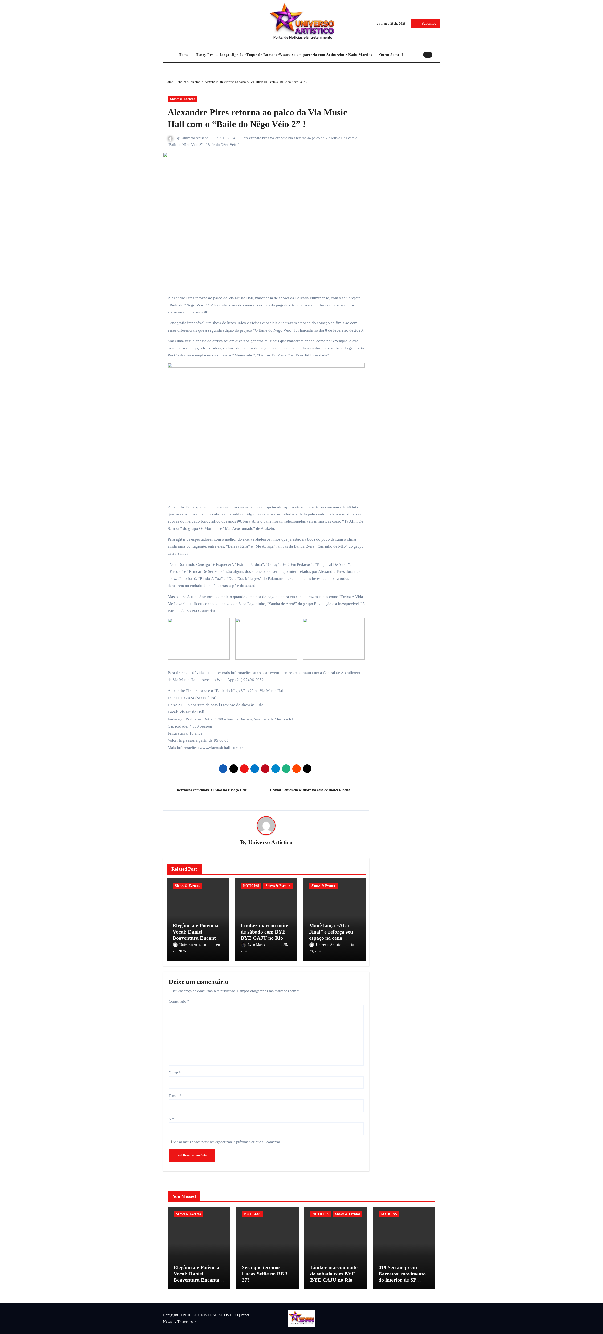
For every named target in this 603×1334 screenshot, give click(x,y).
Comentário (179, 1001)
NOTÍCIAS (251, 885)
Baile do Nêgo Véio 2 (224, 144)
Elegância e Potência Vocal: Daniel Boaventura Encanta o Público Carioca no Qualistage (197, 937)
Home (183, 55)
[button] (437, 54)
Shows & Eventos (182, 99)
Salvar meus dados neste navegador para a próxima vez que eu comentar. (227, 1142)
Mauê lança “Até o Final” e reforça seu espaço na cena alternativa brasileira (332, 934)
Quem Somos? (391, 55)
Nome (175, 1073)
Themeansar (186, 1322)
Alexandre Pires (257, 138)
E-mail (175, 1096)
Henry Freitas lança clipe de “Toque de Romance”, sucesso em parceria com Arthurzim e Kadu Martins (284, 55)
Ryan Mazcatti (258, 944)
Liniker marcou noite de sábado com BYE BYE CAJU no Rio (264, 931)
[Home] (169, 54)
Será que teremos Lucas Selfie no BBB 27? (265, 1273)
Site (171, 1119)
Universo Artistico (195, 138)
